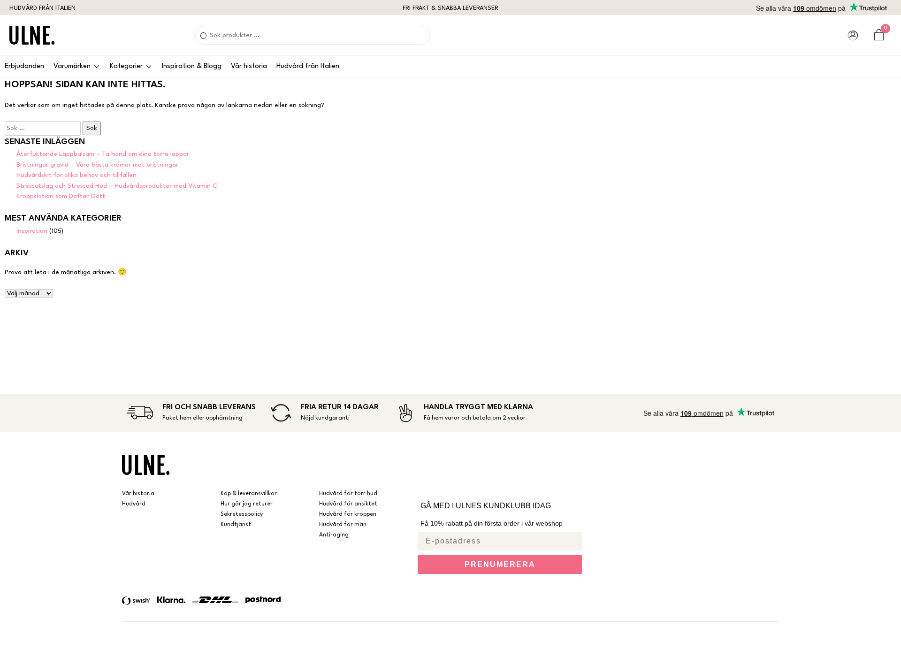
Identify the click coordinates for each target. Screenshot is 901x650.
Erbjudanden (24, 66)
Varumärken (72, 66)
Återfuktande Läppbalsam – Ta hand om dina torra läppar (102, 154)
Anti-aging (334, 535)
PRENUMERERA (500, 564)
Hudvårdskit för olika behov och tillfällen (76, 175)
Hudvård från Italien (307, 66)
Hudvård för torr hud (348, 494)
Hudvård (133, 504)
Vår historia (249, 66)
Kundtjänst (236, 525)
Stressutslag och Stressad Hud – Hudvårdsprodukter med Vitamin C (116, 186)
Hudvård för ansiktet (348, 504)
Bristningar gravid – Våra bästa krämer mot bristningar (97, 164)
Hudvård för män (343, 525)
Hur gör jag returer (247, 504)
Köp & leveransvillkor (249, 494)
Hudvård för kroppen (347, 514)
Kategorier (126, 66)
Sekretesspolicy (242, 514)
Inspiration (31, 231)
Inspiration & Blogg (191, 66)
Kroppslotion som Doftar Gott (60, 196)
